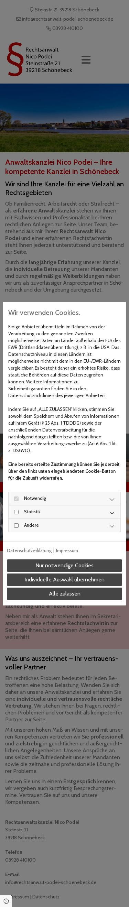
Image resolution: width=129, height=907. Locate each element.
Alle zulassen (64, 593)
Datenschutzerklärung (29, 550)
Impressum (67, 550)
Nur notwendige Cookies (64, 565)
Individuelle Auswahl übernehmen (64, 579)
